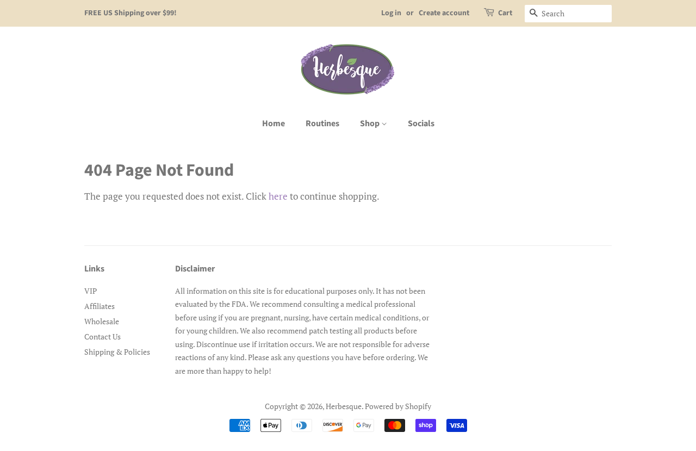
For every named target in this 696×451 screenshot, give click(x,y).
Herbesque (344, 406)
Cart (505, 13)
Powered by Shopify (398, 406)
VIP (90, 291)
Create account (444, 13)
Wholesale (101, 321)
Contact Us (102, 336)
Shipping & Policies (117, 352)
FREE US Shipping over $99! (130, 13)
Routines (322, 123)
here (278, 196)
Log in (391, 13)
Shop (370, 123)
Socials (421, 123)
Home (273, 123)
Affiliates (99, 306)
